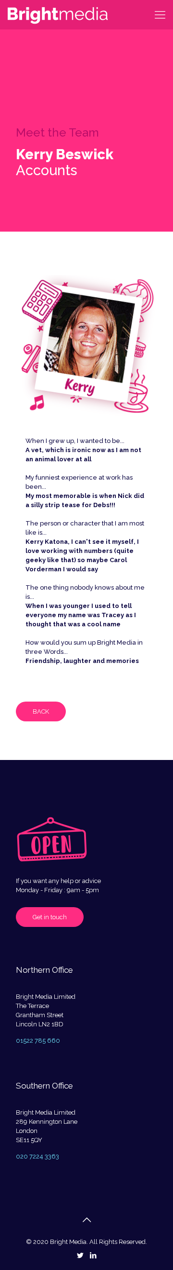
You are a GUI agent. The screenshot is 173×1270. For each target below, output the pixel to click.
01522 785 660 (38, 1040)
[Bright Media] (57, 14)
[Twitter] (80, 1255)
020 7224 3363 (37, 1156)
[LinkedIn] (93, 1255)
